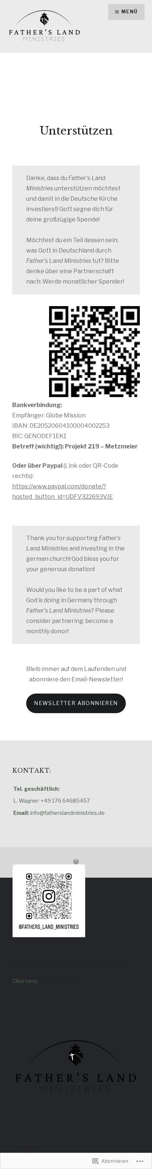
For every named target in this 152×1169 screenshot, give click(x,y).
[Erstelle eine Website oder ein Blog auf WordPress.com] (76, 862)
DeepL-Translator (60, 981)
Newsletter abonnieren (76, 703)
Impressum (27, 1147)
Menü (129, 11)
